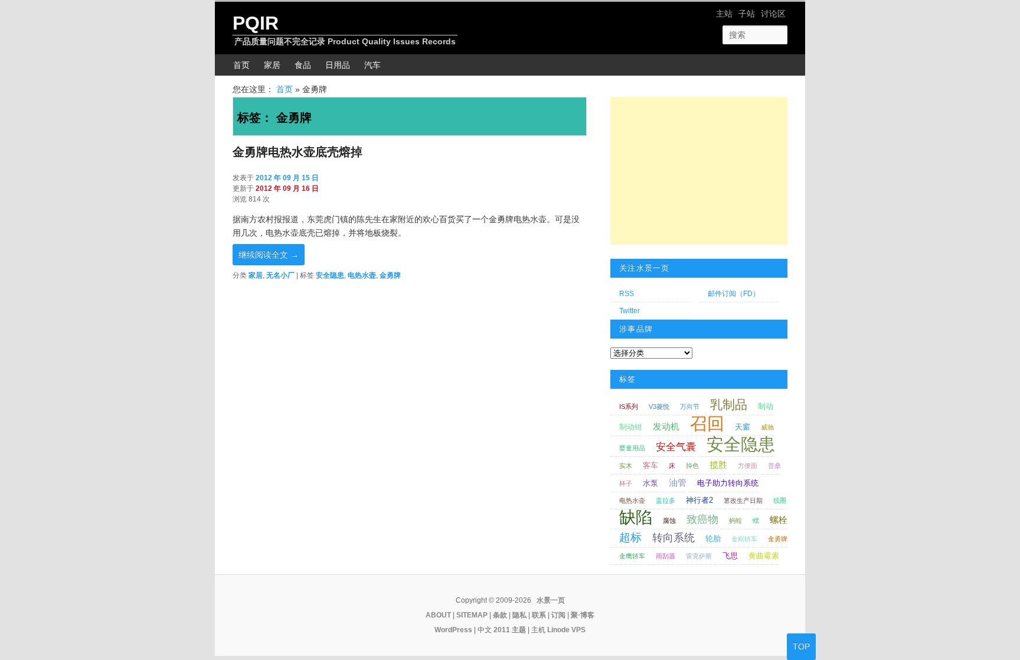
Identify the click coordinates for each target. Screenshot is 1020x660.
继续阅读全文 (268, 254)
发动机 (666, 426)
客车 (650, 465)
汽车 (372, 65)
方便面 (747, 465)
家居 (272, 65)
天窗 (742, 426)
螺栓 (778, 520)
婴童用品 (632, 447)
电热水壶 (362, 275)
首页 (241, 65)
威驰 (767, 427)
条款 (500, 615)
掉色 (692, 465)
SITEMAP (472, 615)
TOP (801, 646)
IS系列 (628, 406)
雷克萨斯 (699, 556)
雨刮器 (665, 556)
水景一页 (551, 600)
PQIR (256, 23)
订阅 (558, 615)
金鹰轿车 (632, 556)
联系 (539, 615)
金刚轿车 (744, 538)
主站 (724, 13)
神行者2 (699, 500)
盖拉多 (665, 500)
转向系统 (673, 538)
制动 (765, 406)
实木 (625, 465)
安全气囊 (676, 447)
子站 (746, 13)
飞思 (730, 555)
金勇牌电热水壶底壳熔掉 (297, 151)
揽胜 (718, 465)
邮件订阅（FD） (734, 294)
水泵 (650, 483)
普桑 (774, 465)
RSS (626, 294)
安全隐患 (330, 275)
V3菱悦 (659, 406)
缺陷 (635, 517)
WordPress (453, 630)
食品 (303, 65)
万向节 (689, 406)
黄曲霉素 (763, 555)
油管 (677, 482)
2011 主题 (509, 630)
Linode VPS (566, 630)
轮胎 (713, 538)
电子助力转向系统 (728, 483)
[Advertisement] (698, 171)
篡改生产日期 (743, 500)
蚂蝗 (735, 520)
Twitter (629, 311)
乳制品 (728, 404)
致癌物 (702, 519)
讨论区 (773, 13)
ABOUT (438, 615)
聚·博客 (582, 615)
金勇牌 (390, 275)
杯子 (625, 483)
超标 (630, 537)
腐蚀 (669, 520)
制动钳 (630, 426)
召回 (707, 423)
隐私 (519, 615)
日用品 (337, 65)
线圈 (779, 500)
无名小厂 (280, 275)
